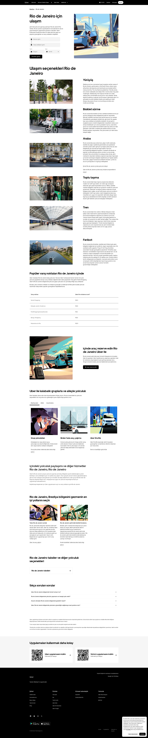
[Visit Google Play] (35, 723)
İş (51, 2)
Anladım (142, 734)
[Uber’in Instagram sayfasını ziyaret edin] (38, 716)
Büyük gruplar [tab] (34, 403)
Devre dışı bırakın (133, 734)
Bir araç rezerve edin (91, 367)
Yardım (108, 2)
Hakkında (63, 2)
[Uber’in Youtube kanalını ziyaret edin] (34, 716)
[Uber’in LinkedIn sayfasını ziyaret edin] (30, 716)
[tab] (56, 403)
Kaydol (120, 2)
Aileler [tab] (42, 403)
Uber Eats (56, 2)
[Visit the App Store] (45, 724)
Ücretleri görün (36, 56)
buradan (128, 729)
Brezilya (32, 9)
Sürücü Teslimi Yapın (43, 2)
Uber (27, 2)
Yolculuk (33, 2)
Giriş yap (114, 2)
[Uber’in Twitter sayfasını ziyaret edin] (41, 716)
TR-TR (102, 2)
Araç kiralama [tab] (49, 403)
